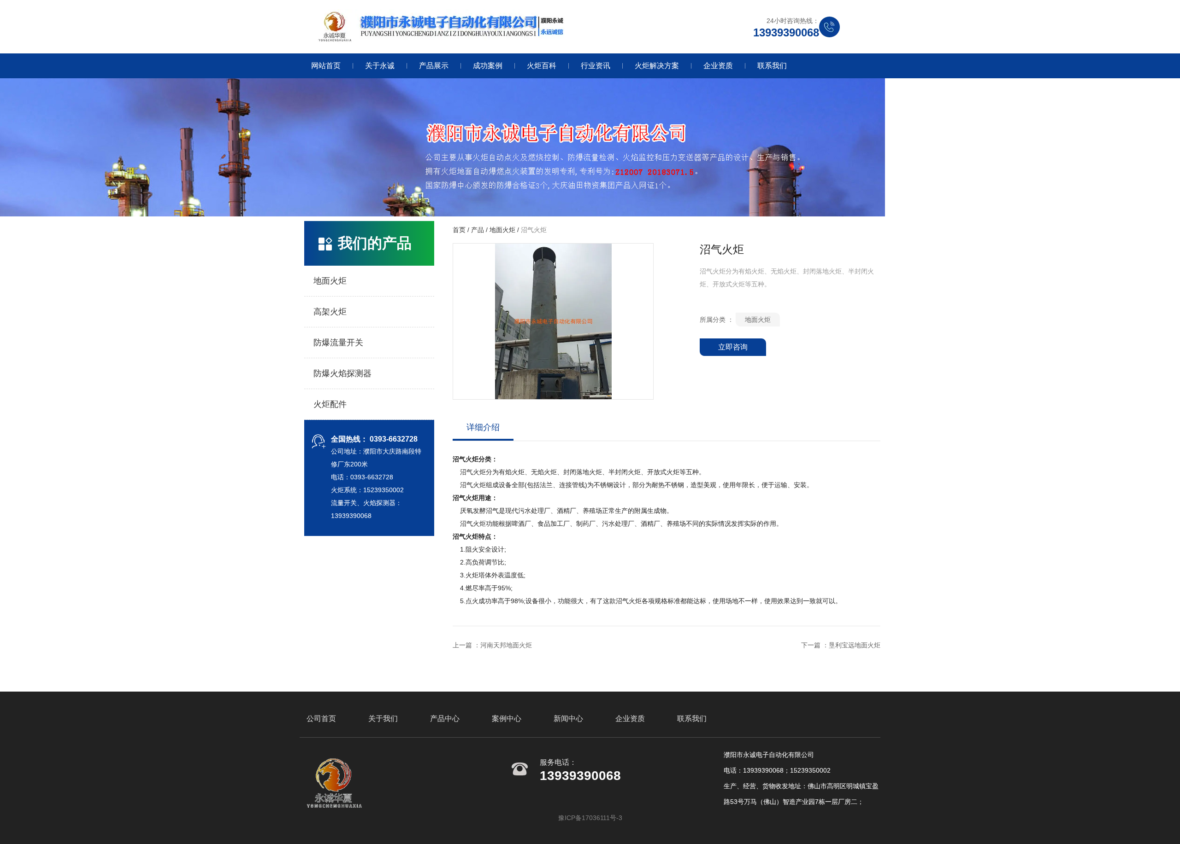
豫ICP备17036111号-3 (590, 817)
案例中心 (506, 718)
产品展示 (433, 66)
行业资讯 (595, 66)
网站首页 (326, 66)
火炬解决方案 (657, 66)
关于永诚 (380, 66)
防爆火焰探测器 (342, 373)
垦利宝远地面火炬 (854, 645)
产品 (477, 230)
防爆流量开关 (338, 342)
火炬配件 (330, 404)
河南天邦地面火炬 (506, 645)
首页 (460, 230)
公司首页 (321, 718)
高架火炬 (330, 312)
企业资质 (718, 66)
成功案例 (487, 66)
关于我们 (383, 718)
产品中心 (445, 718)
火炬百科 (541, 66)
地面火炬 (330, 281)
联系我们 (772, 66)
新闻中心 (568, 718)
